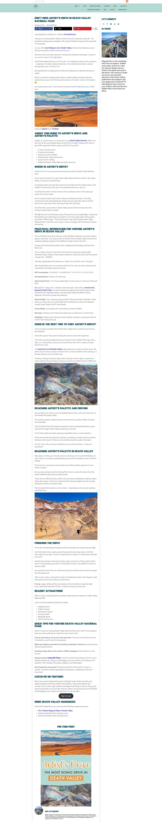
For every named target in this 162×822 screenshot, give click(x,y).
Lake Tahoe (123, 6)
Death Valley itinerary (78, 140)
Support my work (95, 6)
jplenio (45, 129)
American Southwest (93, 9)
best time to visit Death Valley (50, 349)
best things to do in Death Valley (58, 48)
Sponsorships (122, 9)
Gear (105, 9)
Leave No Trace (53, 658)
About (76, 6)
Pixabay (55, 129)
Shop (84, 6)
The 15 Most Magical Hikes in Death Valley (55, 711)
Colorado (107, 6)
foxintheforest (70, 34)
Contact (112, 9)
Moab (115, 6)
